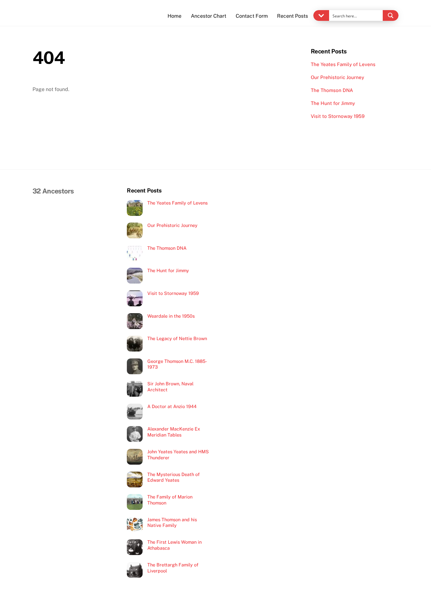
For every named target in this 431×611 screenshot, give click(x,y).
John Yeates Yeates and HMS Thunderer (178, 454)
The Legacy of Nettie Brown (177, 338)
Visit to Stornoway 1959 (337, 116)
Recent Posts (292, 16)
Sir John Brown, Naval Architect (170, 386)
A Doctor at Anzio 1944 (172, 406)
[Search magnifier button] (391, 15)
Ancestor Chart (208, 16)
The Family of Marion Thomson (169, 499)
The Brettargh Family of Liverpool (172, 567)
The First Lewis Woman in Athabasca (174, 545)
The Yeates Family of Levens (343, 64)
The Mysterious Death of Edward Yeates (173, 477)
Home (174, 16)
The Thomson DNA (332, 90)
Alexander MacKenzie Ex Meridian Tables (173, 431)
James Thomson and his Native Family (172, 522)
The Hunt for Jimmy (333, 103)
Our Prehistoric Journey (337, 77)
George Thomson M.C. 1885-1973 (177, 364)
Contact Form (252, 16)
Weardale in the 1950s (171, 316)
